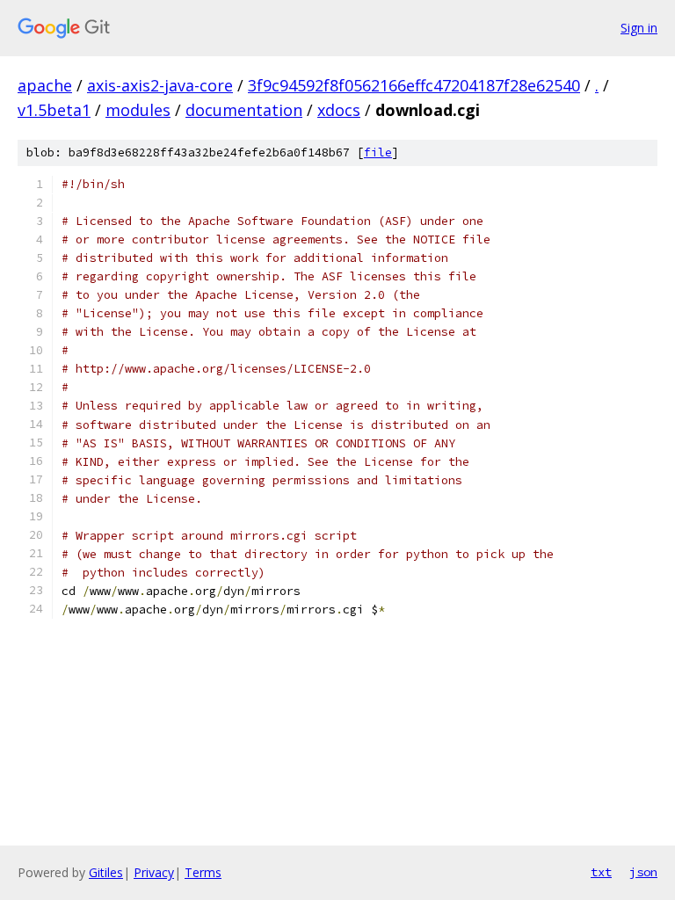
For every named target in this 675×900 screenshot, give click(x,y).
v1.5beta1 (54, 109)
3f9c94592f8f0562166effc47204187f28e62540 (414, 85)
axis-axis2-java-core (160, 85)
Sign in (639, 27)
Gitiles (106, 872)
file (378, 152)
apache (45, 85)
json (643, 872)
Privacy (154, 872)
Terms (203, 872)
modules (138, 109)
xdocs (338, 109)
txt (601, 872)
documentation (243, 109)
